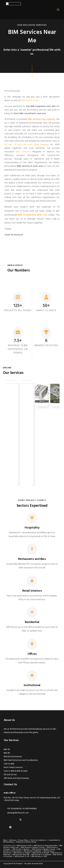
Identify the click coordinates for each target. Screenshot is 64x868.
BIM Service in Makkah (33, 851)
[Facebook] (16, 820)
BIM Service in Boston (21, 849)
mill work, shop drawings (36, 144)
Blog (5, 840)
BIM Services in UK (22, 856)
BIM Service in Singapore (41, 854)
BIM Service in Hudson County (33, 847)
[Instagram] (11, 820)
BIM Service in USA (24, 845)
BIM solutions (23, 152)
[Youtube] (6, 827)
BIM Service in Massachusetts (45, 845)
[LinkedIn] (6, 820)
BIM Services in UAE (39, 856)
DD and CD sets (13, 144)
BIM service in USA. (30, 100)
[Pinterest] (11, 827)
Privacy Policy (23, 840)
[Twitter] (21, 820)
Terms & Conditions (38, 840)
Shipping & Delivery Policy (26, 842)
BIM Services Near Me (21, 854)
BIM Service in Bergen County (44, 849)
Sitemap (12, 840)
